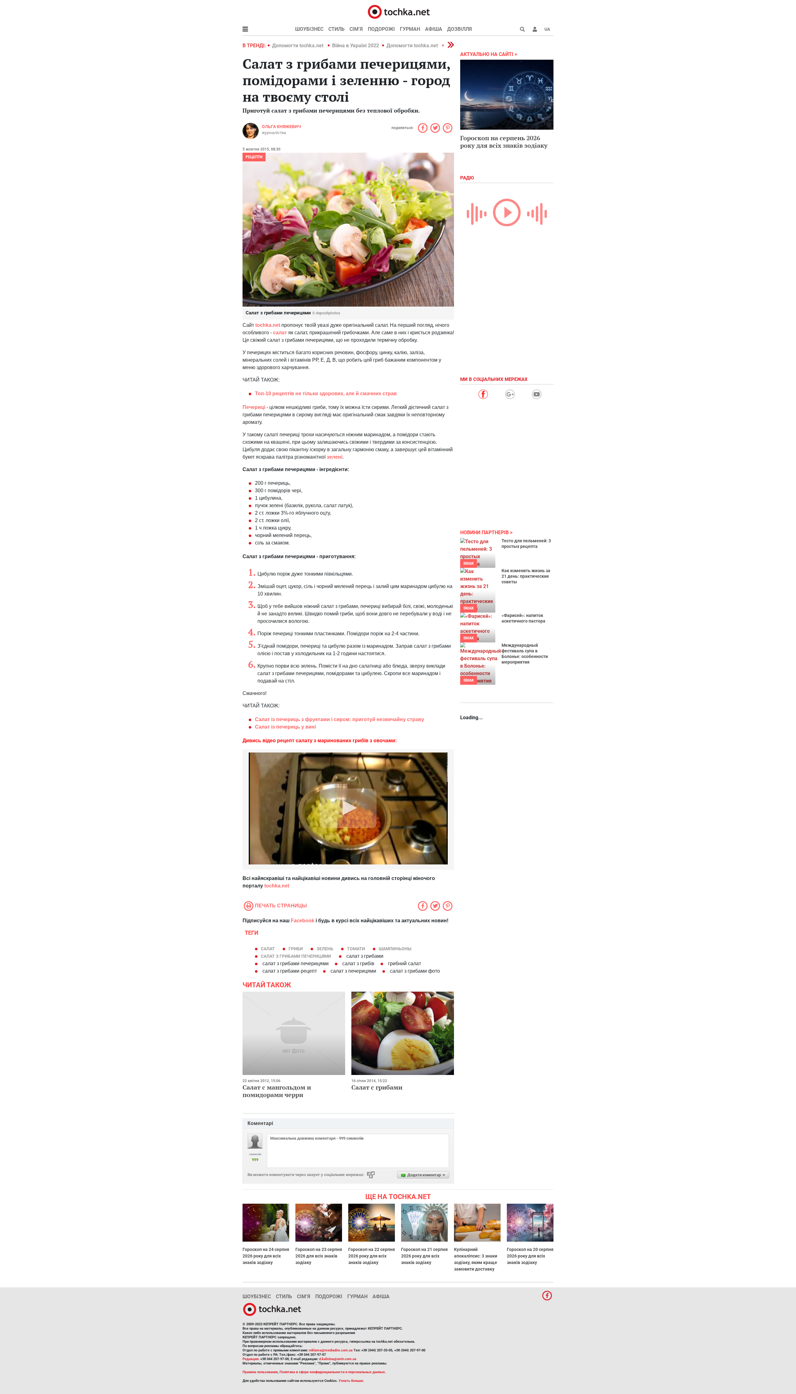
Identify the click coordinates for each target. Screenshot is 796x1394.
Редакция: (251, 1359)
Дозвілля (459, 29)
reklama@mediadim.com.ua (331, 1350)
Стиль (336, 29)
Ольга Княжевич (281, 126)
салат (280, 332)
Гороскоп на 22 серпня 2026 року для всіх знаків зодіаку (371, 1256)
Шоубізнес (309, 29)
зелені (334, 457)
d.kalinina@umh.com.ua (337, 1359)
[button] (535, 29)
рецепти (254, 157)
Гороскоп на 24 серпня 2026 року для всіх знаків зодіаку (266, 1256)
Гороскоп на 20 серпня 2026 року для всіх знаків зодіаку (530, 1256)
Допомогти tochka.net (298, 46)
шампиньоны (395, 948)
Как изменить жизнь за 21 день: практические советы (526, 576)
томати (356, 948)
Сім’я (356, 29)
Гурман (410, 29)
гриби (296, 948)
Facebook (302, 920)
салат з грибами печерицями (296, 956)
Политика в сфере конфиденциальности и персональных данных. (333, 1372)
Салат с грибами (376, 1087)
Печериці (254, 407)
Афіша (433, 29)
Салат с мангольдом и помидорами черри (277, 1091)
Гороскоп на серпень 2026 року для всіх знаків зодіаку (504, 142)
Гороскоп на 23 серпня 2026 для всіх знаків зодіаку (318, 1256)
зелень (325, 948)
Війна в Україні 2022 (355, 46)
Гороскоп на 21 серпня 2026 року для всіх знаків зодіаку (424, 1256)
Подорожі (381, 29)
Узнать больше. (351, 1381)
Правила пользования (260, 1372)
